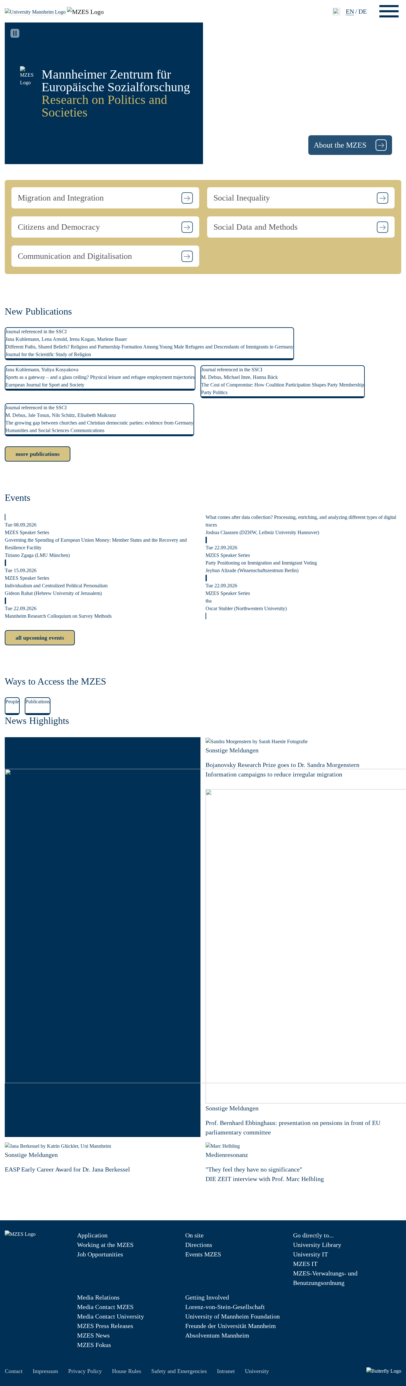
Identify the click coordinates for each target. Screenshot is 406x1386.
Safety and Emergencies (179, 1371)
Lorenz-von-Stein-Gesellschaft (225, 1306)
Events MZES (203, 1254)
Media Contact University (110, 1316)
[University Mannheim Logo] (36, 11)
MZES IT (305, 1263)
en (350, 11)
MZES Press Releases (105, 1325)
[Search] (336, 11)
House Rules (126, 1371)
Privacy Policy (85, 1371)
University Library (317, 1244)
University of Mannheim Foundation (232, 1316)
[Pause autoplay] (15, 33)
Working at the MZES (105, 1244)
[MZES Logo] (85, 11)
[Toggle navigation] (389, 11)
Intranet (226, 1371)
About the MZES (341, 145)
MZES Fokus (94, 1344)
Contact (14, 1371)
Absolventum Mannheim (217, 1335)
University (257, 1371)
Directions (198, 1244)
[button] (105, 197)
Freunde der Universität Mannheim (230, 1325)
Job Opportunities (100, 1254)
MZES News (93, 1335)
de (362, 11)
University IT (310, 1254)
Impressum (45, 1371)
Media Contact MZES (105, 1306)
